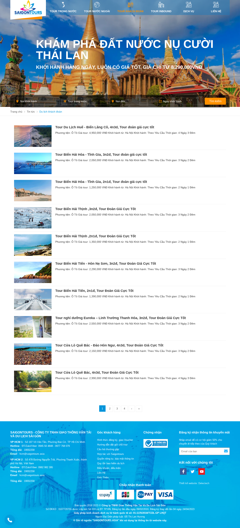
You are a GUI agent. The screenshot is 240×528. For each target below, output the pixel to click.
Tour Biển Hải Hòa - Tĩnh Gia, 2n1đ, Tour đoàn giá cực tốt (101, 182)
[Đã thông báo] (155, 446)
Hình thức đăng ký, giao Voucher (115, 440)
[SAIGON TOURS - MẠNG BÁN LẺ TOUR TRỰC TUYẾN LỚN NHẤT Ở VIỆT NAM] (28, 7)
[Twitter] (192, 471)
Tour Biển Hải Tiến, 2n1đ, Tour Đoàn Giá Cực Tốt (94, 291)
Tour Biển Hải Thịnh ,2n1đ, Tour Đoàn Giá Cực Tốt (95, 236)
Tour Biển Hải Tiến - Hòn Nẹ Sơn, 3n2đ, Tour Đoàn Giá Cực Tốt (105, 263)
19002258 (29, 449)
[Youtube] (201, 471)
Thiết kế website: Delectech (194, 483)
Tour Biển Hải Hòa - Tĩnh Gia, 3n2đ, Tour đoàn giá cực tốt (101, 154)
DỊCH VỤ (188, 11)
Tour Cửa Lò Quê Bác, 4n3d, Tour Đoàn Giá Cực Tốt (97, 372)
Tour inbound (161, 11)
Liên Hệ (216, 11)
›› (139, 408)
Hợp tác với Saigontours (110, 454)
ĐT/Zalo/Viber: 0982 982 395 (37, 467)
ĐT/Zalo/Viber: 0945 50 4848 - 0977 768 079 (46, 446)
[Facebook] (183, 471)
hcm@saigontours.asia (32, 453)
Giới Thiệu (103, 477)
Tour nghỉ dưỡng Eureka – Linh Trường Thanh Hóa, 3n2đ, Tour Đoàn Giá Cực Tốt (120, 318)
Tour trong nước (63, 11)
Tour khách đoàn (130, 11)
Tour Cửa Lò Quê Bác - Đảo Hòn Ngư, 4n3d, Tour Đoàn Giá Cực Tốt (109, 345)
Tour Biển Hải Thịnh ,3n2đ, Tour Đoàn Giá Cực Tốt (95, 209)
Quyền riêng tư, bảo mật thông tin (115, 458)
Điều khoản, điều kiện (109, 468)
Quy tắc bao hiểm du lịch (110, 463)
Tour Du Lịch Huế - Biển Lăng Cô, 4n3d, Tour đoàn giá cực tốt (104, 127)
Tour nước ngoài (97, 11)
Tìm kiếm (215, 101)
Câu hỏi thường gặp (108, 449)
